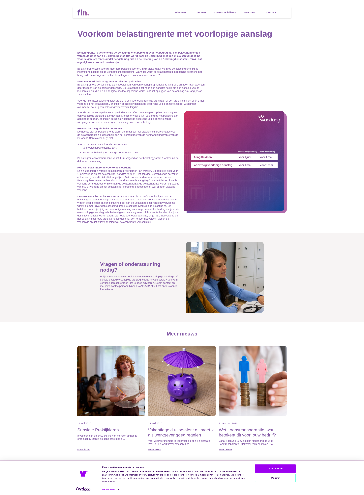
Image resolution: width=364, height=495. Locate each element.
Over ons (249, 12)
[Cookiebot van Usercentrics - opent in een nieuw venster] (83, 489)
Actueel (201, 12)
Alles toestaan (275, 468)
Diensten (180, 12)
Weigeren (275, 478)
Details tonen (108, 489)
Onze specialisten (225, 12)
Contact (271, 12)
